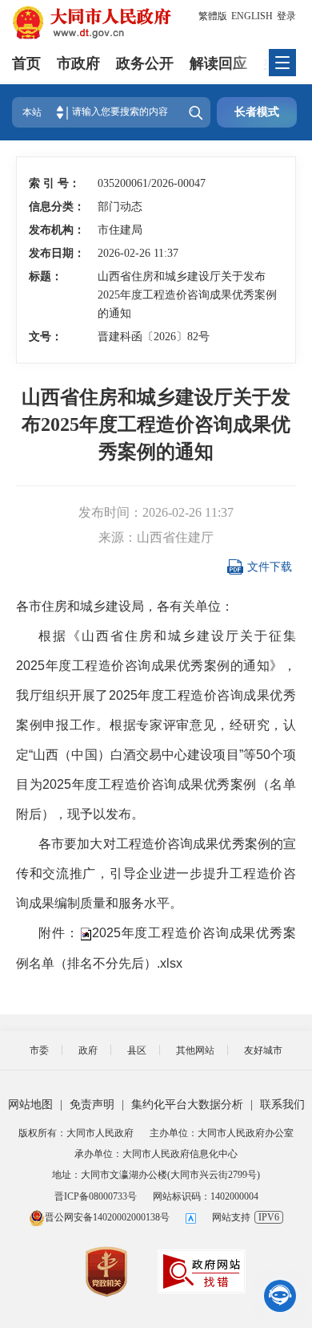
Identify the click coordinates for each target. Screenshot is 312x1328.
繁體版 (212, 16)
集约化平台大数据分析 (187, 1105)
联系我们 (282, 1105)
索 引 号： (54, 183)
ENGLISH (252, 16)
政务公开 (145, 63)
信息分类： (54, 207)
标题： (45, 276)
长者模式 (256, 112)
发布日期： (54, 253)
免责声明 (92, 1105)
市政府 (78, 63)
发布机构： (54, 230)
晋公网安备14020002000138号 (107, 1217)
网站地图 (30, 1105)
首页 (26, 63)
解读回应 (218, 63)
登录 (286, 16)
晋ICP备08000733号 (95, 1196)
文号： (45, 337)
